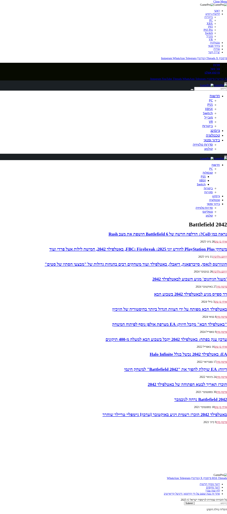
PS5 (210, 26)
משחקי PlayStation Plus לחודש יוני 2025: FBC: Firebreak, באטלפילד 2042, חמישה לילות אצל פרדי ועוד (138, 249)
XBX (210, 23)
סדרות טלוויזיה (203, 144)
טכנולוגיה (215, 42)
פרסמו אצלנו (212, 72)
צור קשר (215, 69)
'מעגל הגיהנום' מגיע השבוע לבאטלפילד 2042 (189, 279)
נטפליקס (208, 212)
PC (211, 20)
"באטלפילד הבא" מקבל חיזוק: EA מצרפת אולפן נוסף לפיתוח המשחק (169, 324)
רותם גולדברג (220, 256)
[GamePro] (213, 85)
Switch (209, 33)
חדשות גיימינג (212, 13)
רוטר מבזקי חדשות (210, 484)
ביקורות (208, 17)
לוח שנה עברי (212, 490)
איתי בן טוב (221, 241)
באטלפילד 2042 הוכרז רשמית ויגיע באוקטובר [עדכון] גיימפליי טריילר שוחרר (165, 414)
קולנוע (208, 149)
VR (211, 39)
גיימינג (215, 130)
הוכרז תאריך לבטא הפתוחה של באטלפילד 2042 (187, 384)
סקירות (208, 192)
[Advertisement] (120, 448)
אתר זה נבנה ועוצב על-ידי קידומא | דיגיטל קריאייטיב (192, 493)
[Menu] (225, 83)
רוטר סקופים (213, 487)
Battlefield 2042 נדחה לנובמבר (200, 399)
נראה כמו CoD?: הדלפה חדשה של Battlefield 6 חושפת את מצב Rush (168, 234)
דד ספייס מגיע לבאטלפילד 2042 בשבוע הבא (190, 294)
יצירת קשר (214, 52)
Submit (189, 503)
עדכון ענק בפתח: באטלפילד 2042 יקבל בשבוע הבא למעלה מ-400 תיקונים (166, 339)
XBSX (209, 109)
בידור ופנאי (214, 45)
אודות (217, 49)
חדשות (215, 95)
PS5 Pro (208, 29)
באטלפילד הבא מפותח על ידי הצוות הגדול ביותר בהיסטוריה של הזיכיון (169, 309)
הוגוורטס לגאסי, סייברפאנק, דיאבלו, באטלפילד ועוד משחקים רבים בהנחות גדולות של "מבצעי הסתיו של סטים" (136, 264)
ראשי (217, 10)
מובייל (209, 36)
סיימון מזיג (221, 286)
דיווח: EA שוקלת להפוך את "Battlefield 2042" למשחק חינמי (175, 369)
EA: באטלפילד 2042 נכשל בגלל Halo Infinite (188, 354)
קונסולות (208, 173)
